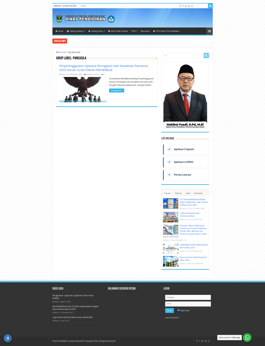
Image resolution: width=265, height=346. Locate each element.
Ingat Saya (184, 310)
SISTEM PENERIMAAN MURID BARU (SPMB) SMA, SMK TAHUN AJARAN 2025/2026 (193, 202)
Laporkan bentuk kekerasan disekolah (72, 317)
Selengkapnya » (116, 90)
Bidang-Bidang (76, 31)
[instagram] (192, 6)
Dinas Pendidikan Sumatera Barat (67, 341)
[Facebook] (183, 6)
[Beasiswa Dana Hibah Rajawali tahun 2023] (170, 261)
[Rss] (180, 6)
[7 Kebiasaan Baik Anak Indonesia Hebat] (170, 217)
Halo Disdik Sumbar (119, 31)
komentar (198, 193)
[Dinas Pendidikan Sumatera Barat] (85, 18)
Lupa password (172, 317)
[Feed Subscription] (156, 58)
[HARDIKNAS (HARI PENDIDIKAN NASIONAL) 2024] (170, 249)
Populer (167, 193)
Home (83, 6)
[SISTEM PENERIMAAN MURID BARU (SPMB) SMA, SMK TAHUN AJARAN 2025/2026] (170, 203)
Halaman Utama (92, 74)
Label (188, 193)
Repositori (145, 31)
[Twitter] (185, 6)
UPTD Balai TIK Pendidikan (167, 31)
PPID (133, 31)
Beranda (62, 52)
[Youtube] (189, 6)
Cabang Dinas (97, 31)
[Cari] (210, 6)
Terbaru (178, 193)
